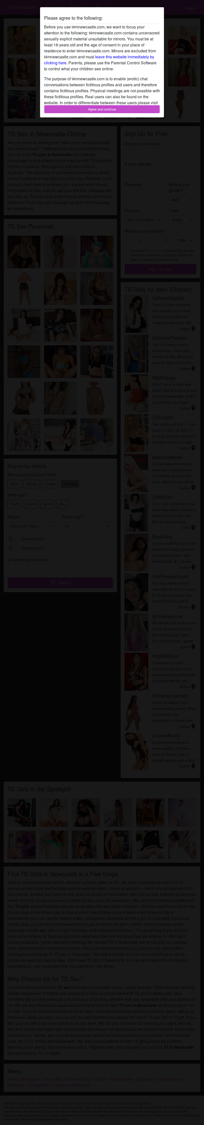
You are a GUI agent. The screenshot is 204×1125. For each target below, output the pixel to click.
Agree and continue (102, 109)
